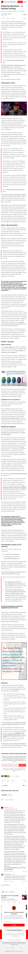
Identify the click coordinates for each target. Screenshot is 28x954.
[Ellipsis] (26, 807)
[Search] (25, 891)
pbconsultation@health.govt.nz (11, 558)
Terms (23, 943)
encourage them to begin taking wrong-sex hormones (12, 323)
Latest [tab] (6, 891)
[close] (24, 906)
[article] (14, 899)
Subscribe (20, 2)
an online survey (15, 554)
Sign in (25, 2)
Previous (5, 785)
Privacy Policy (15, 936)
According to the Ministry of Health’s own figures (13, 195)
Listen (25, 14)
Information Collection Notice (18, 934)
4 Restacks (17, 776)
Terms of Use (21, 933)
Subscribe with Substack (15, 930)
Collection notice (14, 944)
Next (23, 785)
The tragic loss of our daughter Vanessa (10, 896)
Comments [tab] (4, 795)
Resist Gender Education (6, 13)
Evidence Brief (15, 689)
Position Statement (9, 347)
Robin (5, 807)
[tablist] (7, 795)
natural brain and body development (10, 418)
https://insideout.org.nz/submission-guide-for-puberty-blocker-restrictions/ (13, 723)
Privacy (19, 943)
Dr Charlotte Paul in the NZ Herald (18, 473)
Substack (7, 951)
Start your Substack (10, 947)
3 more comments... (5, 885)
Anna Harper (7, 874)
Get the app (20, 947)
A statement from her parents (8, 899)
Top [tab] (2, 891)
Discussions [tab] (11, 891)
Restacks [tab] (10, 795)
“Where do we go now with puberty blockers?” (14, 744)
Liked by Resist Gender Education (11, 809)
